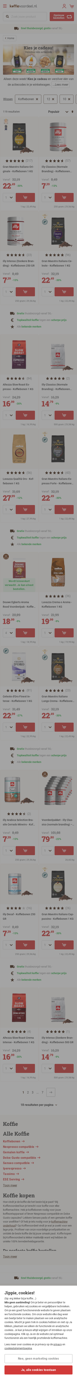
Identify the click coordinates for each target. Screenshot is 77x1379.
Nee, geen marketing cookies (38, 1358)
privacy (57, 1344)
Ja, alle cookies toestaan (38, 1370)
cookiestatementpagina (18, 1348)
